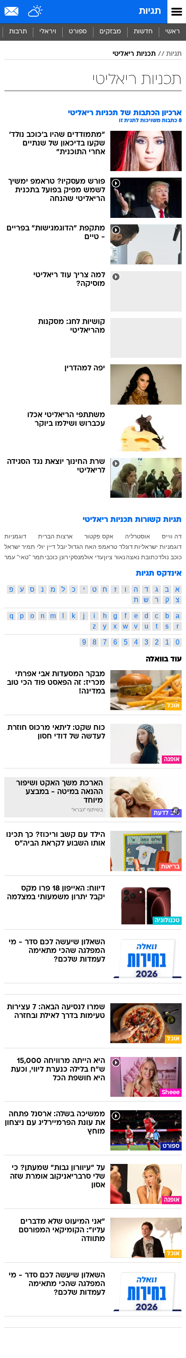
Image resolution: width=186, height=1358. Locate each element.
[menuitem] (143, 32)
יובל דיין (57, 546)
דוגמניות (15, 536)
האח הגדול (82, 546)
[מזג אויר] (35, 11)
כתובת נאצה (142, 557)
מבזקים (110, 32)
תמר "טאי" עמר (24, 557)
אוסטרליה (137, 536)
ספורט (78, 32)
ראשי (172, 32)
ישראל (12, 546)
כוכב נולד (170, 557)
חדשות (143, 32)
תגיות (150, 11)
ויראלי (47, 32)
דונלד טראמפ (115, 546)
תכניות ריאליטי (134, 54)
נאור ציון (114, 557)
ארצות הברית (55, 536)
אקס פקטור (98, 536)
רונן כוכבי (56, 557)
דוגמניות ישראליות (158, 546)
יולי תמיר (33, 546)
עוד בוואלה (164, 659)
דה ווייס (172, 536)
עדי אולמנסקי (86, 557)
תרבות (18, 32)
